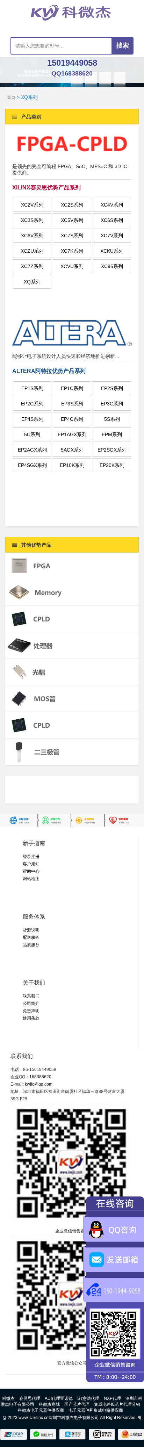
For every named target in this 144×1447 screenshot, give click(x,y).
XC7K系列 (72, 251)
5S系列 (112, 419)
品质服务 (31, 944)
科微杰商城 (49, 1404)
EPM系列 (112, 434)
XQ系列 (32, 282)
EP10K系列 (72, 465)
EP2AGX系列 (32, 450)
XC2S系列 (72, 205)
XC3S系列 (32, 220)
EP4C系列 (72, 419)
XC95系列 (112, 266)
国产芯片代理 (76, 1404)
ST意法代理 (88, 1398)
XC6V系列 (32, 235)
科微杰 (8, 1398)
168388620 (40, 1076)
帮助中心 (31, 871)
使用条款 (31, 1018)
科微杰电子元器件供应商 (41, 1410)
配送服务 (31, 937)
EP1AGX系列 (72, 434)
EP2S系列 (112, 388)
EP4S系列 (32, 419)
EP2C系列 (32, 403)
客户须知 (31, 864)
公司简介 (31, 1003)
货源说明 (31, 930)
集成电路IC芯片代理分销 (117, 1404)
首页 (11, 97)
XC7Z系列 (32, 266)
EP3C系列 (112, 403)
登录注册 (31, 856)
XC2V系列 (32, 205)
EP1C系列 (72, 388)
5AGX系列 (72, 450)
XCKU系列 (111, 251)
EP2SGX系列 (112, 450)
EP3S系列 (72, 403)
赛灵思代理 (29, 1398)
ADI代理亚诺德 (59, 1398)
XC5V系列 (72, 220)
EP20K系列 (112, 465)
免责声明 (31, 1010)
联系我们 (31, 996)
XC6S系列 (112, 220)
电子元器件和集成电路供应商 (96, 1410)
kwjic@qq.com (38, 1084)
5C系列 (32, 434)
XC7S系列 (72, 235)
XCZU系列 (32, 251)
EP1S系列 (32, 388)
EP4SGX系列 (32, 465)
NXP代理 (112, 1398)
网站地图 (31, 878)
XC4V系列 (112, 205)
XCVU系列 (72, 266)
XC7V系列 (112, 235)
